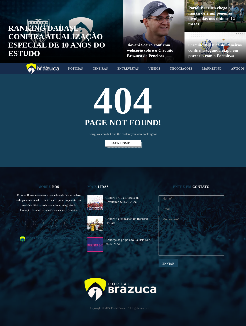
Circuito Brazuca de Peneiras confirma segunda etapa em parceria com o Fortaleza (215, 50)
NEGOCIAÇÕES (181, 68)
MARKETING (211, 68)
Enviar (168, 263)
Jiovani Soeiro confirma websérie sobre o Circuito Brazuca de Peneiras (150, 50)
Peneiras (100, 68)
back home (121, 143)
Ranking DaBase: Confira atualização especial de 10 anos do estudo (56, 41)
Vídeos (154, 68)
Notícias (75, 68)
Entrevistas (128, 68)
